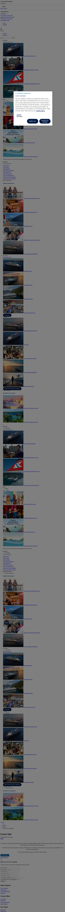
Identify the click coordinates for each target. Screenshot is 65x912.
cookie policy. (40, 110)
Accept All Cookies (44, 121)
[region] (32, 108)
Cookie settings (19, 115)
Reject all (32, 121)
